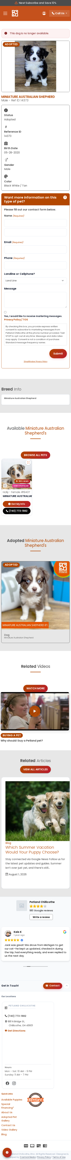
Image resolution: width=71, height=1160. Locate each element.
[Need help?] (7, 1152)
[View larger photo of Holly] (28, 462)
